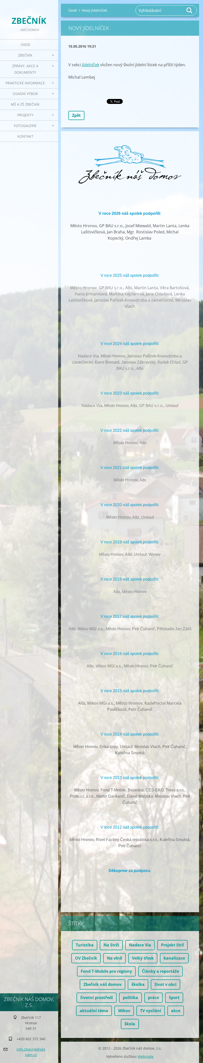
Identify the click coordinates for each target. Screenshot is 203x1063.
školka (138, 984)
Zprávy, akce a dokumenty (25, 69)
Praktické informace (25, 83)
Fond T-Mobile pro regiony (106, 971)
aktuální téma (94, 1010)
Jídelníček (90, 64)
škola (130, 1024)
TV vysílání (150, 1010)
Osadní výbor (25, 93)
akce (175, 1010)
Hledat (189, 10)
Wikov (124, 1010)
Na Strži (111, 945)
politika (130, 997)
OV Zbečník (86, 958)
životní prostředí (96, 997)
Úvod (25, 44)
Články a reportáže (160, 971)
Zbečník (25, 55)
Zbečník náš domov (102, 984)
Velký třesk (143, 958)
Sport (174, 997)
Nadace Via (140, 945)
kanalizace (174, 958)
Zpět (76, 115)
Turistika (85, 945)
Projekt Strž (172, 945)
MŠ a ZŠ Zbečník (25, 104)
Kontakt (25, 136)
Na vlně (114, 958)
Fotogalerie (25, 125)
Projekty (25, 115)
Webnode (145, 1056)
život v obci (165, 984)
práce (153, 997)
